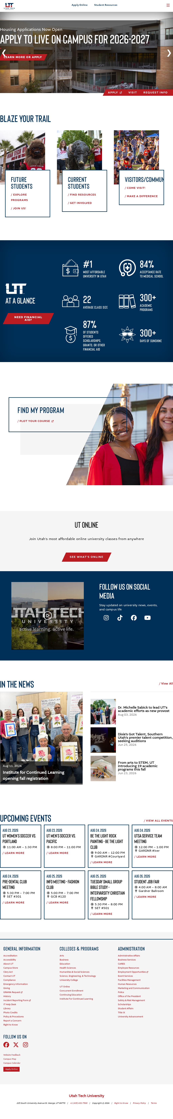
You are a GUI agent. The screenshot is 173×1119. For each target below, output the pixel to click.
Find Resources (83, 195)
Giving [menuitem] (6, 988)
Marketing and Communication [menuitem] (134, 988)
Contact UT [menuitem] (9, 976)
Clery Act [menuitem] (8, 972)
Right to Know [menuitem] (10, 1025)
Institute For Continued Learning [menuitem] (76, 999)
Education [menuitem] (65, 964)
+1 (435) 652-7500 (79, 1103)
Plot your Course (35, 421)
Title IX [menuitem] (121, 1013)
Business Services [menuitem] (127, 960)
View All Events (159, 821)
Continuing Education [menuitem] (71, 995)
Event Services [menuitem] (125, 976)
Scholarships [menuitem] (124, 1004)
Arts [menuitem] (62, 956)
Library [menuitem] (6, 1009)
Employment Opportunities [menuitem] (132, 972)
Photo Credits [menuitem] (10, 1013)
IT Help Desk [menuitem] (9, 1004)
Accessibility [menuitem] (9, 960)
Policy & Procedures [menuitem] (13, 1017)
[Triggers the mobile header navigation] (168, 5)
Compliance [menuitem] (9, 980)
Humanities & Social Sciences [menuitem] (74, 972)
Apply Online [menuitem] (11, 1069)
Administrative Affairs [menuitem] (129, 956)
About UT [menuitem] (8, 964)
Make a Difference (142, 196)
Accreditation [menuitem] (10, 956)
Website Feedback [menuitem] (11, 1055)
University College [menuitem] (69, 980)
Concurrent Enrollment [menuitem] (71, 991)
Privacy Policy (139, 1103)
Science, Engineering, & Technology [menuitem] (78, 976)
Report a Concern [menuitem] (12, 1021)
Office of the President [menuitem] (129, 996)
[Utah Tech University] (9, 6)
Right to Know (121, 1103)
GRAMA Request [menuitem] (11, 992)
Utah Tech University (86, 1096)
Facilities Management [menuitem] (129, 980)
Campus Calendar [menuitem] (11, 1063)
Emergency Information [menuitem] (15, 984)
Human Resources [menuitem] (127, 984)
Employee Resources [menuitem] (128, 968)
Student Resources (105, 5)
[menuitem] (21, 948)
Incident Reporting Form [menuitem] (15, 1000)
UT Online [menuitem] (65, 987)
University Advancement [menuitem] (130, 1017)
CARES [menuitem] (121, 964)
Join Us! (19, 208)
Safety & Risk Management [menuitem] (131, 1000)
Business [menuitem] (64, 960)
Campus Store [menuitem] (10, 968)
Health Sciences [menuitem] (68, 968)
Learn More (15, 853)
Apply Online (80, 5)
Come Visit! (136, 188)
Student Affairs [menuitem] (125, 1009)
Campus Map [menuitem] (9, 1059)
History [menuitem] (7, 996)
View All (167, 683)
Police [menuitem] (121, 992)
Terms (154, 1103)
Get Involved (81, 203)
